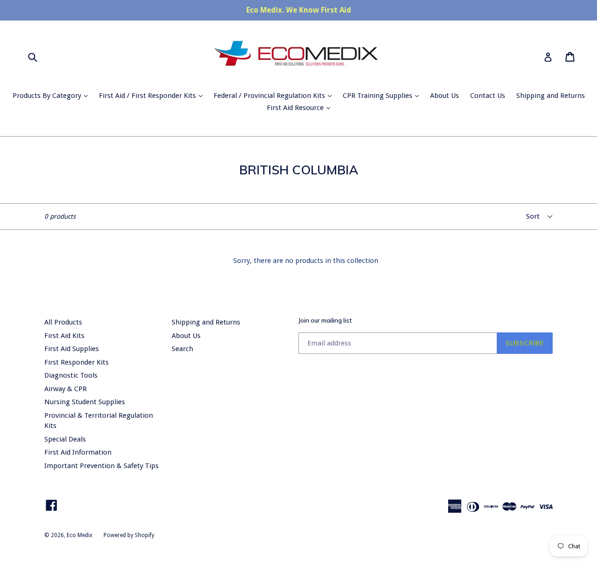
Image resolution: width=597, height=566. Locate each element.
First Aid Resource (301, 107)
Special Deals (65, 439)
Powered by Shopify (129, 535)
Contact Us (487, 95)
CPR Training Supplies (383, 95)
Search (182, 349)
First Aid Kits (64, 335)
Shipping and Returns (550, 95)
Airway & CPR (65, 389)
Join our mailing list (325, 320)
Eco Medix (79, 535)
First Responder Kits (76, 362)
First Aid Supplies (71, 349)
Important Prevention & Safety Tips (101, 466)
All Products (63, 322)
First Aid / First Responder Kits (153, 95)
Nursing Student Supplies (84, 402)
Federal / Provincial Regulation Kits (275, 95)
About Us (444, 95)
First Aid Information (77, 452)
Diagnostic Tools (70, 375)
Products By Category (52, 95)
